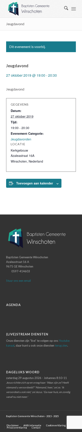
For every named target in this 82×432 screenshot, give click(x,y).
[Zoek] (64, 9)
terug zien (61, 345)
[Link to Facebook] (66, 421)
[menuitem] (64, 9)
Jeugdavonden (21, 139)
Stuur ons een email (18, 280)
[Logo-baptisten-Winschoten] (34, 9)
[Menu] (73, 9)
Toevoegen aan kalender (34, 183)
